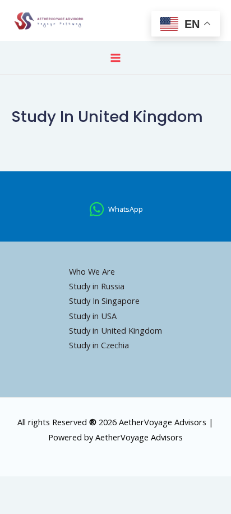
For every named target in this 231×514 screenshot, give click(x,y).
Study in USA (93, 315)
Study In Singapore (104, 300)
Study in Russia (96, 286)
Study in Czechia (99, 345)
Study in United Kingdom (115, 330)
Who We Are (92, 271)
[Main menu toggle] (115, 58)
